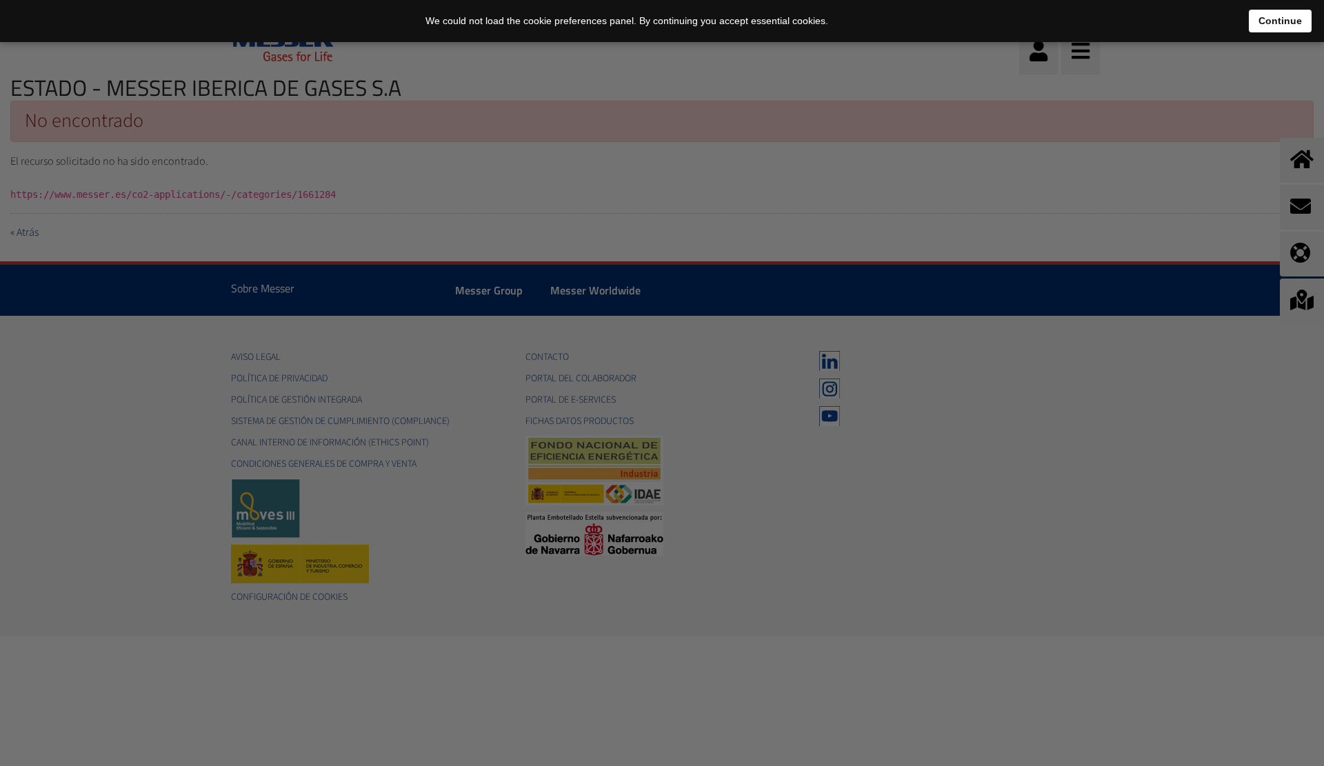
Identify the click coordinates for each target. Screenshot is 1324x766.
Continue (1280, 20)
